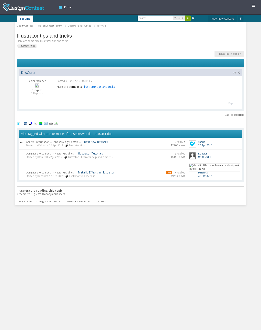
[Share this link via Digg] (25, 123)
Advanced (193, 18)
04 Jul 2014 (204, 157)
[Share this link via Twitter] (18, 123)
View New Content (222, 18)
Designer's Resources (38, 153)
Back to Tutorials (234, 115)
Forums (25, 18)
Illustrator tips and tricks (99, 87)
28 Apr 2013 (205, 145)
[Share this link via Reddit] (35, 123)
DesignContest (23, 7)
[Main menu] (255, 6)
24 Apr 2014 (205, 175)
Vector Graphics (64, 153)
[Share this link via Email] (46, 123)
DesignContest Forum (49, 201)
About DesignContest (66, 142)
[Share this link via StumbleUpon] (40, 123)
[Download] (56, 123)
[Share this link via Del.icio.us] (30, 123)
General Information (37, 142)
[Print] (51, 123)
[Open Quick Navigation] (240, 19)
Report (232, 103)
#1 (235, 72)
